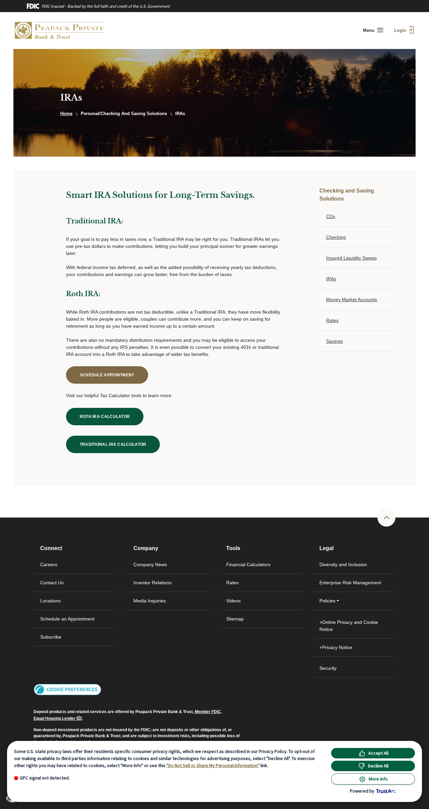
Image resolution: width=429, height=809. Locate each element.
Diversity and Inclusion (343, 564)
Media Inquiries (149, 600)
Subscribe (50, 637)
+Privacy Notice (335, 647)
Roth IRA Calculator (112, 416)
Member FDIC (208, 711)
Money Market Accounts (351, 299)
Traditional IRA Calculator (120, 444)
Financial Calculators (248, 564)
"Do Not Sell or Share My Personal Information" (213, 765)
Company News (150, 564)
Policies (327, 600)
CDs (330, 216)
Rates (332, 320)
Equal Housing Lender (55, 718)
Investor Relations (163, 586)
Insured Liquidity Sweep (351, 258)
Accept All (378, 753)
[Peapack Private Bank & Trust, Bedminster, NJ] (59, 30)
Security (327, 668)
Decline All (378, 766)
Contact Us (52, 582)
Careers (48, 564)
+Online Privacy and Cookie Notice (348, 625)
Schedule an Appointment (67, 619)
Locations (50, 600)
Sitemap (235, 619)
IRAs (331, 278)
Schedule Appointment (114, 374)
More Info (378, 779)
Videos (233, 600)
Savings (334, 341)
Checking (336, 237)
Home (66, 113)
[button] (68, 689)
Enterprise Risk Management (350, 582)
